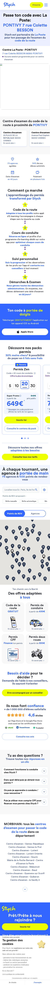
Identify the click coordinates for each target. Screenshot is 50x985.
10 (17, 386)
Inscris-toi (21, 420)
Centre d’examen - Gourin (25, 857)
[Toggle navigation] (45, 5)
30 (32, 386)
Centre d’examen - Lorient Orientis (25, 854)
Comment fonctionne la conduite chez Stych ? (21, 771)
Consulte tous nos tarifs (25, 457)
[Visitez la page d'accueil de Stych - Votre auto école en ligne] (8, 5)
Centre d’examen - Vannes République (25, 844)
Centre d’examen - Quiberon (25, 877)
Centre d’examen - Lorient (25, 850)
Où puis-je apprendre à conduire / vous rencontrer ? (21, 791)
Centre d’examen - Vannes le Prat (25, 847)
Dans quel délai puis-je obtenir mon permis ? (22, 781)
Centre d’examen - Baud (25, 870)
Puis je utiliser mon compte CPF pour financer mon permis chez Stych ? (22, 802)
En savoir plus (9, 143)
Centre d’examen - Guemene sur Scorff (25, 873)
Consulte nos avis (25, 737)
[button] (43, 557)
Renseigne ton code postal (18, 409)
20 (25, 384)
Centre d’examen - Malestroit (25, 867)
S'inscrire (36, 5)
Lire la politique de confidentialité (13, 974)
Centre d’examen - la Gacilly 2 (25, 880)
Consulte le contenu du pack (21, 428)
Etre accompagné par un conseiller (25, 693)
